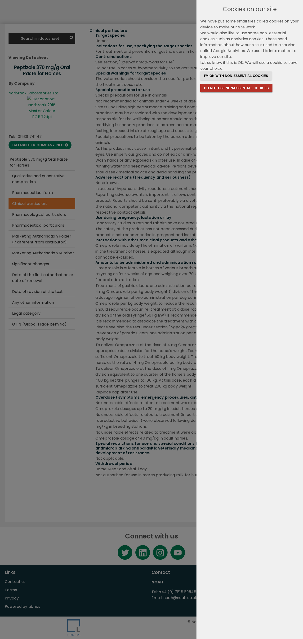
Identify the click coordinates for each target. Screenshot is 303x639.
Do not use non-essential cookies (236, 88)
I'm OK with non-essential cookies (236, 76)
